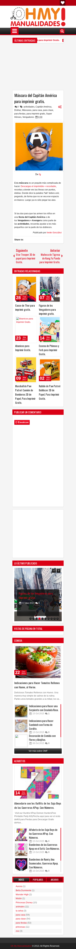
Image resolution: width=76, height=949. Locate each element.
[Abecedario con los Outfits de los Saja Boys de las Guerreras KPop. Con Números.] (38, 783)
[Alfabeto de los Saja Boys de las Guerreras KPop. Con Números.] (21, 835)
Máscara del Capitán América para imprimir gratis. (35, 98)
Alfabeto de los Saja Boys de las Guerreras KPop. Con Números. (43, 833)
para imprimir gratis (36, 113)
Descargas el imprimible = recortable (38, 186)
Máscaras (26, 110)
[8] (51, 618)
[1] (30, 618)
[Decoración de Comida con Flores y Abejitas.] (21, 741)
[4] (39, 618)
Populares (38, 879)
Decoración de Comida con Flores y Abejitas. (42, 738)
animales (20, 906)
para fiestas (19, 113)
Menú (15, 31)
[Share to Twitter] (29, 279)
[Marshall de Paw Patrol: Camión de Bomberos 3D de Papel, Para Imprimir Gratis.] (26, 369)
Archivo (55, 879)
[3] (36, 618)
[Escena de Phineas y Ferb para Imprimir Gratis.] (50, 329)
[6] (45, 618)
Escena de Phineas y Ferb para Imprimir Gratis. (49, 350)
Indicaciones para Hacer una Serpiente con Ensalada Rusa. (44, 708)
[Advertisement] (38, 68)
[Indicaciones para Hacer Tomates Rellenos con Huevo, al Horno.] (38, 662)
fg (40, 174)
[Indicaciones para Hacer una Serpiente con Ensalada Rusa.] (21, 711)
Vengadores (28, 117)
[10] (57, 618)
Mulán (19, 898)
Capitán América (43, 107)
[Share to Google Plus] (33, 279)
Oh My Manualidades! (21, 946)
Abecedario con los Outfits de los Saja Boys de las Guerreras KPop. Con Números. (37, 805)
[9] (54, 618)
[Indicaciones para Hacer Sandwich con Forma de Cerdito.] (21, 726)
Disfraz (17, 110)
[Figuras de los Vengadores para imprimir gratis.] (50, 289)
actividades (29, 107)
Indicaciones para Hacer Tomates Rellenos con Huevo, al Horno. (37, 685)
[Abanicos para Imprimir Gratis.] (26, 329)
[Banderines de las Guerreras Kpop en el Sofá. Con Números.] (21, 849)
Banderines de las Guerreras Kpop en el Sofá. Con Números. (44, 846)
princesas (20, 927)
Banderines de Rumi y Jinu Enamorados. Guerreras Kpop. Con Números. (43, 863)
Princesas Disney (24, 902)
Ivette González (54, 232)
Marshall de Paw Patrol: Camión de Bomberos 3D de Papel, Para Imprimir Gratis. (25, 394)
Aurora (19, 886)
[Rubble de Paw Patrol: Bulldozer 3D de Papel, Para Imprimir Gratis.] (50, 369)
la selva (19, 910)
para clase (48, 110)
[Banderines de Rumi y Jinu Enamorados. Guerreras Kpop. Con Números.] (21, 864)
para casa (37, 110)
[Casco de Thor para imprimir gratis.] (26, 289)
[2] (33, 618)
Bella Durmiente (23, 890)
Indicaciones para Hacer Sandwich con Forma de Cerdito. (41, 724)
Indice (21, 879)
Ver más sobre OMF (38, 751)
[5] (42, 618)
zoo (17, 931)
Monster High (22, 894)
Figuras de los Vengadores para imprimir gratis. (47, 310)
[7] (48, 618)
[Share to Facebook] (25, 279)
